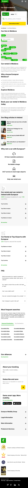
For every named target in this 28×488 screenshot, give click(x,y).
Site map (3, 480)
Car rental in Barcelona (19, 328)
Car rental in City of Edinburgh (7, 339)
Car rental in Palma (18, 331)
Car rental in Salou (5, 331)
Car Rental (3, 28)
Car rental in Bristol (18, 339)
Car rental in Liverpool (19, 336)
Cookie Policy (17, 480)
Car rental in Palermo (19, 334)
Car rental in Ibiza (5, 334)
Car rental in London (6, 336)
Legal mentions (9, 480)
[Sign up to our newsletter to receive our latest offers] (23, 387)
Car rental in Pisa (5, 328)
